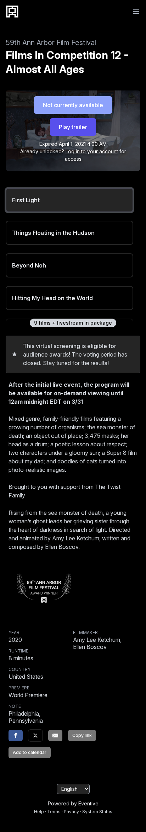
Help (39, 811)
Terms (54, 811)
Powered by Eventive (73, 803)
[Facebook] (16, 735)
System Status (97, 811)
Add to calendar (29, 752)
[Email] (55, 735)
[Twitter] (35, 735)
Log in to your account (92, 151)
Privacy (71, 811)
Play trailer (73, 127)
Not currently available (73, 105)
